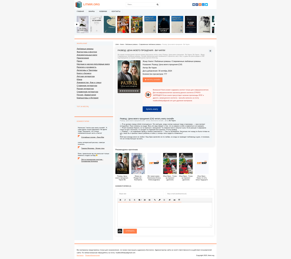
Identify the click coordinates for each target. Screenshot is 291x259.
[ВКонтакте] (193, 4)
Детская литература (86, 76)
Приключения (83, 58)
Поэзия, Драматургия (86, 95)
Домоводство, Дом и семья (89, 82)
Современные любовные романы (186, 61)
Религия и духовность (86, 67)
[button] (120, 200)
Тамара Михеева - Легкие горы (92, 148)
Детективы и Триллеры (87, 70)
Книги (150, 61)
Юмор (79, 79)
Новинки (103, 11)
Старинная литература (87, 86)
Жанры (92, 11)
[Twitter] (206, 4)
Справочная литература (87, 92)
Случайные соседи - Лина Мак (92, 137)
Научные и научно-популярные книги (93, 64)
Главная (80, 11)
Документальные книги (87, 55)
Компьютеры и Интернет (88, 98)
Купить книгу (152, 109)
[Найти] (157, 4)
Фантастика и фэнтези (87, 52)
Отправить (130, 231)
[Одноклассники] (200, 4)
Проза (79, 61)
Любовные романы (162, 61)
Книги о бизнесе (84, 73)
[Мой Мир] (203, 4)
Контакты (116, 11)
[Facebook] (197, 4)
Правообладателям (92, 255)
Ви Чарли (153, 68)
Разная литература (85, 89)
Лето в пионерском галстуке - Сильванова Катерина (92, 160)
